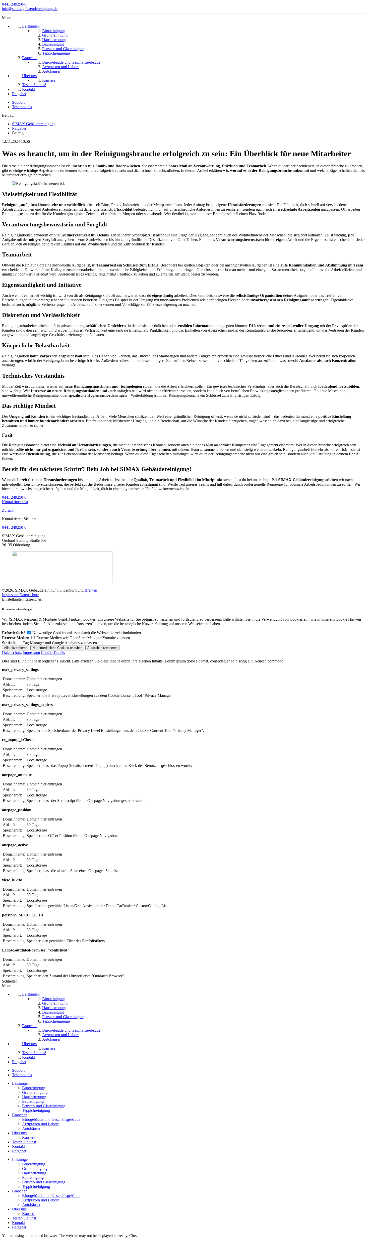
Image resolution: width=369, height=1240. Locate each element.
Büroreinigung (33, 1088)
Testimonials (22, 107)
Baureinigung (33, 1101)
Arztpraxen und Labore (40, 1124)
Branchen (19, 1115)
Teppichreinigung (36, 1110)
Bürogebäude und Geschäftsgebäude (51, 1119)
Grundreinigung (34, 1092)
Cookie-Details (53, 652)
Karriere (28, 1137)
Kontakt (18, 1146)
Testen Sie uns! (24, 1142)
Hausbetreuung (34, 1097)
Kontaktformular (15, 502)
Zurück (8, 510)
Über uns (19, 1133)
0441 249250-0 (14, 4)
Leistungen (21, 1083)
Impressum (10, 595)
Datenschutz (29, 595)
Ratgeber (19, 1151)
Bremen (91, 590)
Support (18, 102)
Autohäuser (31, 1128)
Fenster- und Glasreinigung (43, 1106)
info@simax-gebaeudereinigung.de (29, 9)
